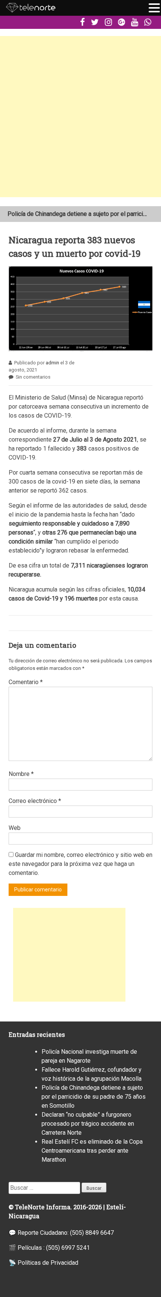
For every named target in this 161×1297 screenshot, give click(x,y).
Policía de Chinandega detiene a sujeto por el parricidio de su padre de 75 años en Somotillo (94, 1096)
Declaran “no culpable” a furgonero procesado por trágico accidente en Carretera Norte (88, 1123)
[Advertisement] (80, 116)
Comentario (26, 682)
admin (52, 362)
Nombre (21, 773)
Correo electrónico (35, 800)
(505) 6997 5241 (68, 1247)
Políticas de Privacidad (48, 1262)
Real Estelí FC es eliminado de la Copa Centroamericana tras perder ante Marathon (92, 1150)
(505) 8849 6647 (92, 1232)
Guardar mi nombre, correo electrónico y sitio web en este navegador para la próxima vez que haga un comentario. (80, 863)
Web (15, 827)
